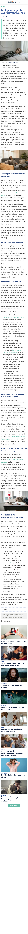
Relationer (4, 639)
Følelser (3, 749)
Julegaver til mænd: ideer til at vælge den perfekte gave (12, 664)
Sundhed (3, 795)
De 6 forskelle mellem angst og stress (13, 776)
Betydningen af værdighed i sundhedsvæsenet (11, 730)
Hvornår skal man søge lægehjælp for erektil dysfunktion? (10, 799)
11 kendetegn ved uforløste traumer (11, 686)
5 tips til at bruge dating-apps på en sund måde (13, 642)
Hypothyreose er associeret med (13, 317)
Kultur (3, 661)
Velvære (3, 6)
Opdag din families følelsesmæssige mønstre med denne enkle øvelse (12, 753)
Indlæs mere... (14, 805)
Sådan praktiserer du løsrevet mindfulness (12, 708)
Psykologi (4, 683)
